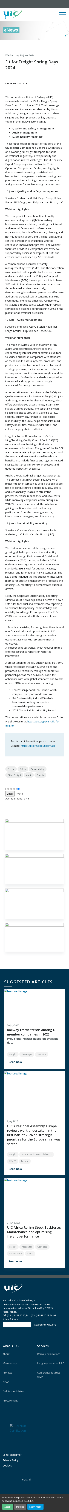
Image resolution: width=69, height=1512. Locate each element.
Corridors (42, 1246)
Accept (7, 1506)
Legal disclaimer (12, 1454)
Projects (7, 1372)
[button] (40, 14)
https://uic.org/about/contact (38, 745)
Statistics (41, 1054)
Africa (30, 1253)
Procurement (10, 1400)
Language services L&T (50, 1363)
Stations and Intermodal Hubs (36, 1154)
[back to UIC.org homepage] (12, 14)
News (6, 1382)
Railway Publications (48, 1354)
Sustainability (37, 769)
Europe (24, 1161)
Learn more (35, 1506)
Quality (40, 775)
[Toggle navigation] (62, 16)
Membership (10, 1363)
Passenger (27, 1054)
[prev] (49, 44)
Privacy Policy (10, 1460)
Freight (11, 769)
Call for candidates (13, 1391)
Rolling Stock (15, 1253)
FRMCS (12, 1161)
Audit (28, 775)
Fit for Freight (14, 775)
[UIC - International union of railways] (13, 1288)
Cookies (7, 1465)
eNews (11, 30)
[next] (63, 44)
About (6, 1354)
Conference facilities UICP (48, 1374)
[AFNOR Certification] (18, 1428)
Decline (20, 1506)
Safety (23, 769)
